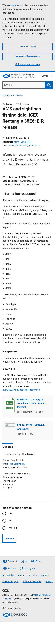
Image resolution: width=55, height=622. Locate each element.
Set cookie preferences (27, 64)
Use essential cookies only (27, 56)
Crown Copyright (10, 581)
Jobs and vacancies (32, 581)
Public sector (34, 145)
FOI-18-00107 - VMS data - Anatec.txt (32, 427)
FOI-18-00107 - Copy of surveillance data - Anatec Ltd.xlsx (31, 403)
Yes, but (13, 528)
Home (5, 95)
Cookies (45, 575)
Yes (10, 513)
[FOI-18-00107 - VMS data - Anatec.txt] (10, 430)
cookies (15, 5)
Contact (33, 575)
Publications (17, 95)
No (10, 520)
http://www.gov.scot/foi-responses (21, 389)
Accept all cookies (27, 46)
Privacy (49, 581)
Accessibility (8, 575)
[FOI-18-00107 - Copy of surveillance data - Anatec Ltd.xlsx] (10, 405)
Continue (9, 538)
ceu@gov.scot (17, 463)
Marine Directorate (22, 142)
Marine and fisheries (18, 145)
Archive (21, 575)
